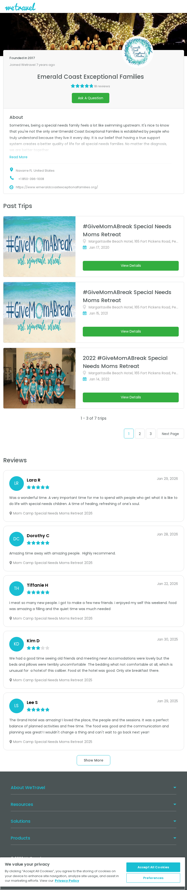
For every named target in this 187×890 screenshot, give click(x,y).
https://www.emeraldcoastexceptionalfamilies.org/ (57, 187)
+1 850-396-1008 (31, 179)
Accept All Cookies (153, 867)
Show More (93, 760)
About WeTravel (28, 787)
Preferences (153, 878)
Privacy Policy (67, 880)
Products (20, 838)
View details (131, 265)
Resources (22, 804)
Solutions (20, 821)
